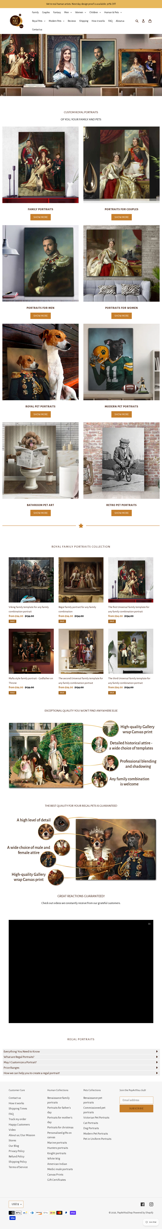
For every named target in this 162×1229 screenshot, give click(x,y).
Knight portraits (56, 1153)
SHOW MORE (41, 217)
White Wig (53, 1158)
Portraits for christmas (60, 1127)
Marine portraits (57, 1142)
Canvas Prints (55, 1174)
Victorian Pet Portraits (96, 1117)
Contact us (15, 1097)
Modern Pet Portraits (95, 1133)
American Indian (57, 1163)
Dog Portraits (91, 1128)
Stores (12, 1140)
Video (12, 1129)
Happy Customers (19, 1124)
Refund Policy (16, 1156)
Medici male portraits (60, 1169)
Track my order (17, 1119)
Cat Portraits (90, 1123)
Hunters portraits (57, 1147)
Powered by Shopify (143, 1212)
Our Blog (14, 1145)
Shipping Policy (18, 1161)
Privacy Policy (17, 1151)
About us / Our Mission (22, 1135)
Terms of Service (18, 1167)
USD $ (15, 1204)
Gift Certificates (56, 1179)
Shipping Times (18, 1108)
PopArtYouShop (125, 1212)
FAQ (11, 1113)
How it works (16, 1103)
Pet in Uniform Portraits (97, 1138)
